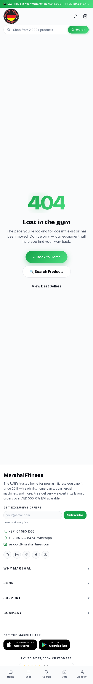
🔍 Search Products (47, 271)
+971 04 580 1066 (22, 531)
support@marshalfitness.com (29, 544)
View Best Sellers (46, 286)
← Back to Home (46, 257)
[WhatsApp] (7, 555)
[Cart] (85, 16)
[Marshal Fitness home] (11, 16)
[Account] (75, 16)
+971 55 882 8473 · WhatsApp (30, 538)
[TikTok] (36, 555)
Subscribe (75, 515)
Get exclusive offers (22, 507)
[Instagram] (17, 555)
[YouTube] (45, 555)
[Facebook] (26, 555)
